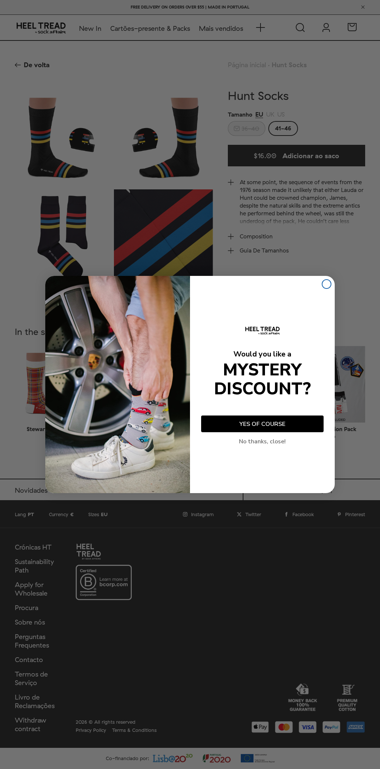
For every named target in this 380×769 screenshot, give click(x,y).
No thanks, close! (262, 441)
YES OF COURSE (262, 424)
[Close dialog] (326, 284)
